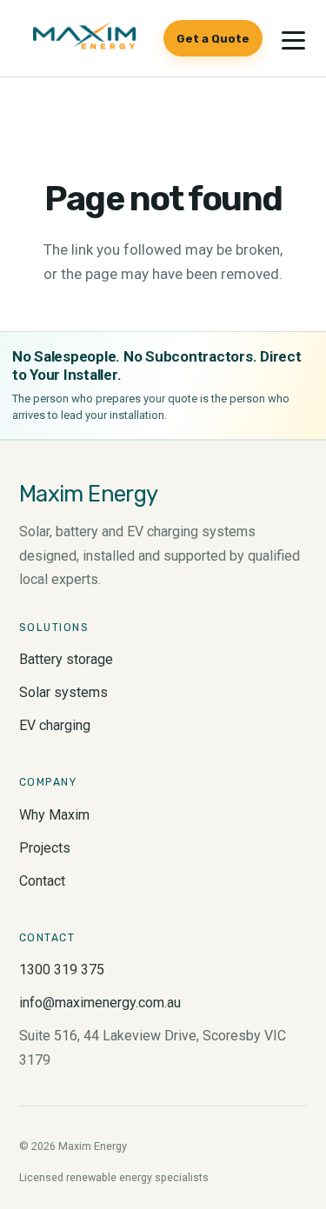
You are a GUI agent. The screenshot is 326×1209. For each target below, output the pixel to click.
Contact (42, 881)
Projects (44, 848)
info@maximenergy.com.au (100, 1002)
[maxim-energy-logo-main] (84, 38)
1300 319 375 (61, 969)
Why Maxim (54, 815)
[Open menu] (293, 40)
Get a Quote (212, 38)
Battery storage (66, 659)
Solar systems (63, 692)
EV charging (54, 725)
